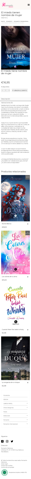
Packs (5, 412)
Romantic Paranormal (21, 21)
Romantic (9, 21)
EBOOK (5, 399)
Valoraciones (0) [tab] (7, 103)
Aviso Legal (4, 464)
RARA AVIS (6, 416)
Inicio (3, 21)
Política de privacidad (7, 467)
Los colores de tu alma (9, 276)
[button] (28, 224)
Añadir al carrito (20, 90)
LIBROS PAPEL (7, 403)
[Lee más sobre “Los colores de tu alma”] (28, 276)
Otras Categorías (8, 407)
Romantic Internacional (10, 424)
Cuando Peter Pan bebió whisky (13, 329)
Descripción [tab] (5, 99)
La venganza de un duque (11, 382)
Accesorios (6, 395)
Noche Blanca (6, 224)
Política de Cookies (6, 465)
